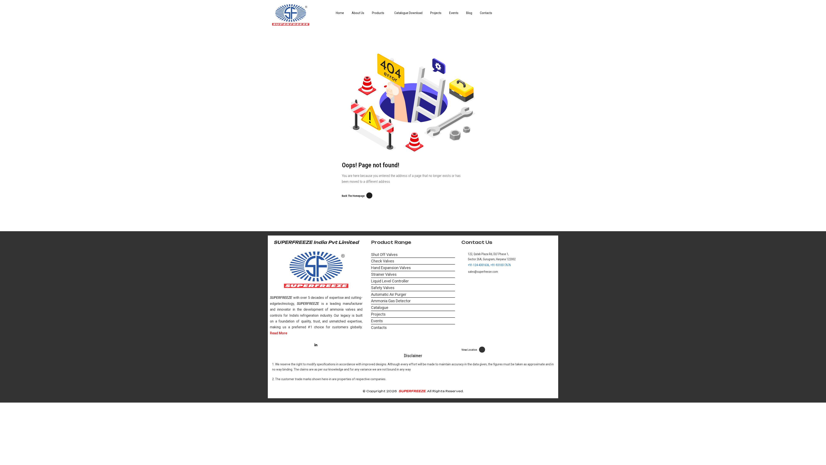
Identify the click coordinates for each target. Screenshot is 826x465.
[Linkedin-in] (315, 345)
